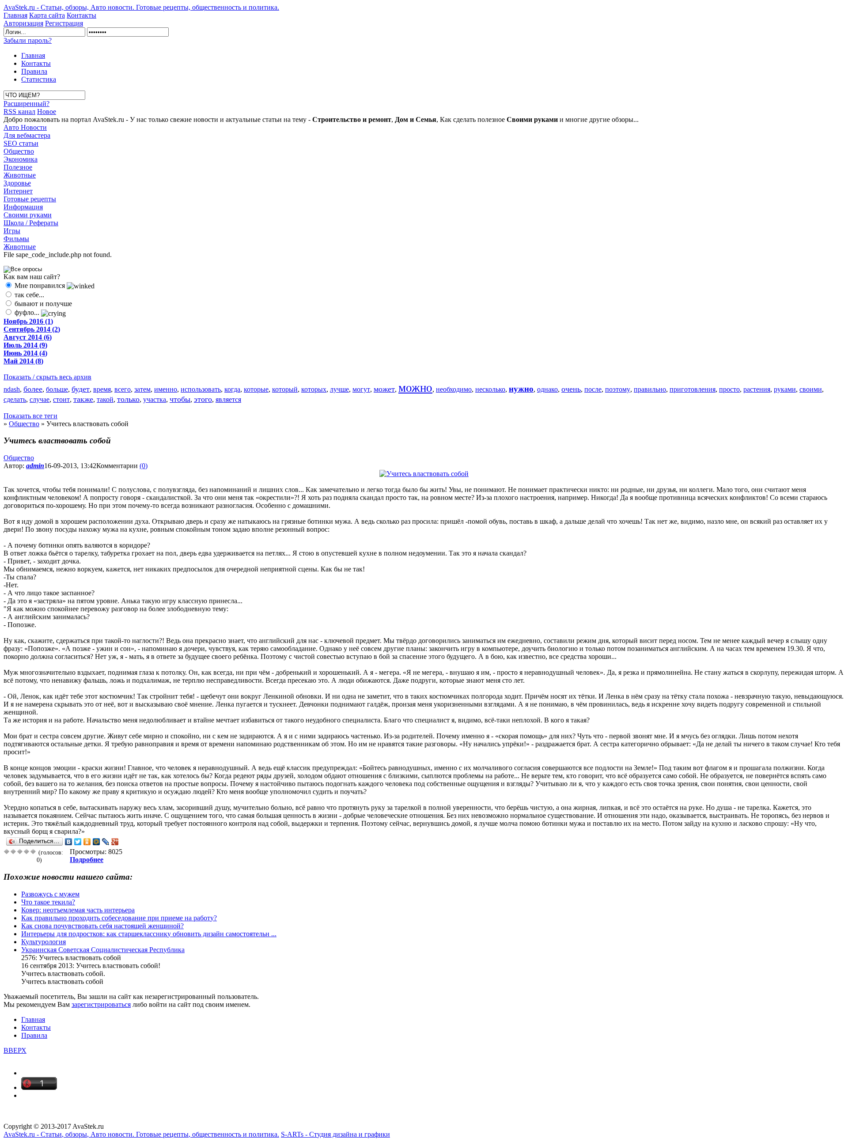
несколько (490, 389)
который (285, 389)
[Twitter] (78, 841)
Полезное (18, 167)
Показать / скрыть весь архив (47, 377)
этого (203, 399)
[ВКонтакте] (68, 841)
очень (571, 389)
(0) (144, 465)
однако (547, 389)
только (128, 399)
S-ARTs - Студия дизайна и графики (335, 1134)
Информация (23, 207)
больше (57, 389)
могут (361, 389)
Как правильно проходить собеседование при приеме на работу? (119, 918)
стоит (61, 399)
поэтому (617, 389)
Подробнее (86, 859)
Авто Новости (25, 127)
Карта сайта (47, 15)
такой (105, 399)
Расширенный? (26, 103)
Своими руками (28, 215)
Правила (34, 71)
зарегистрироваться (101, 1004)
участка (154, 399)
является (228, 399)
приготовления (693, 389)
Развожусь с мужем (50, 894)
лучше (339, 389)
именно (165, 389)
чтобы (180, 399)
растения (756, 389)
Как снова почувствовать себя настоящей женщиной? (102, 926)
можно (415, 387)
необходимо (454, 389)
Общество (19, 151)
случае (39, 399)
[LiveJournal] (105, 841)
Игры (12, 230)
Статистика (38, 79)
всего (122, 389)
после (593, 389)
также (83, 399)
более (32, 389)
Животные (20, 175)
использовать (201, 389)
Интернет (18, 191)
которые (256, 389)
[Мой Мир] (96, 841)
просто (729, 389)
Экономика (21, 159)
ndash (12, 389)
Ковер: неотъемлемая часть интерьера (78, 910)
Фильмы (16, 238)
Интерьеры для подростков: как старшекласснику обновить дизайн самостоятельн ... (148, 934)
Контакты (81, 15)
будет (81, 389)
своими (810, 389)
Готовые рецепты (30, 199)
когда (232, 389)
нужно (521, 388)
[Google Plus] (115, 841)
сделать (15, 399)
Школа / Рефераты (31, 223)
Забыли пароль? (28, 40)
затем (142, 389)
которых (313, 389)
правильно (650, 389)
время (102, 389)
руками (785, 389)
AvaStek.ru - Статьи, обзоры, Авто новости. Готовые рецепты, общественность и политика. (141, 7)
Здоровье (17, 183)
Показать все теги (30, 416)
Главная (15, 15)
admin (35, 465)
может (384, 389)
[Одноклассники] (87, 841)
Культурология (43, 941)
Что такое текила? (48, 902)
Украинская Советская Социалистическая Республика (103, 949)
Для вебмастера (27, 135)
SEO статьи (21, 143)
